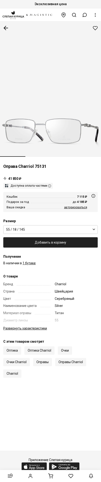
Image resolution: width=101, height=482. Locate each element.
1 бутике (29, 263)
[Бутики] (64, 15)
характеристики (25, 328)
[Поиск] (74, 15)
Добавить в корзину (50, 242)
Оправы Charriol (70, 362)
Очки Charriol (17, 362)
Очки (65, 350)
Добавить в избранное (95, 28)
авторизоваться (75, 207)
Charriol (12, 373)
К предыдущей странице (6, 28)
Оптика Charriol (39, 350)
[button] (85, 15)
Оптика (12, 350)
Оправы (42, 362)
